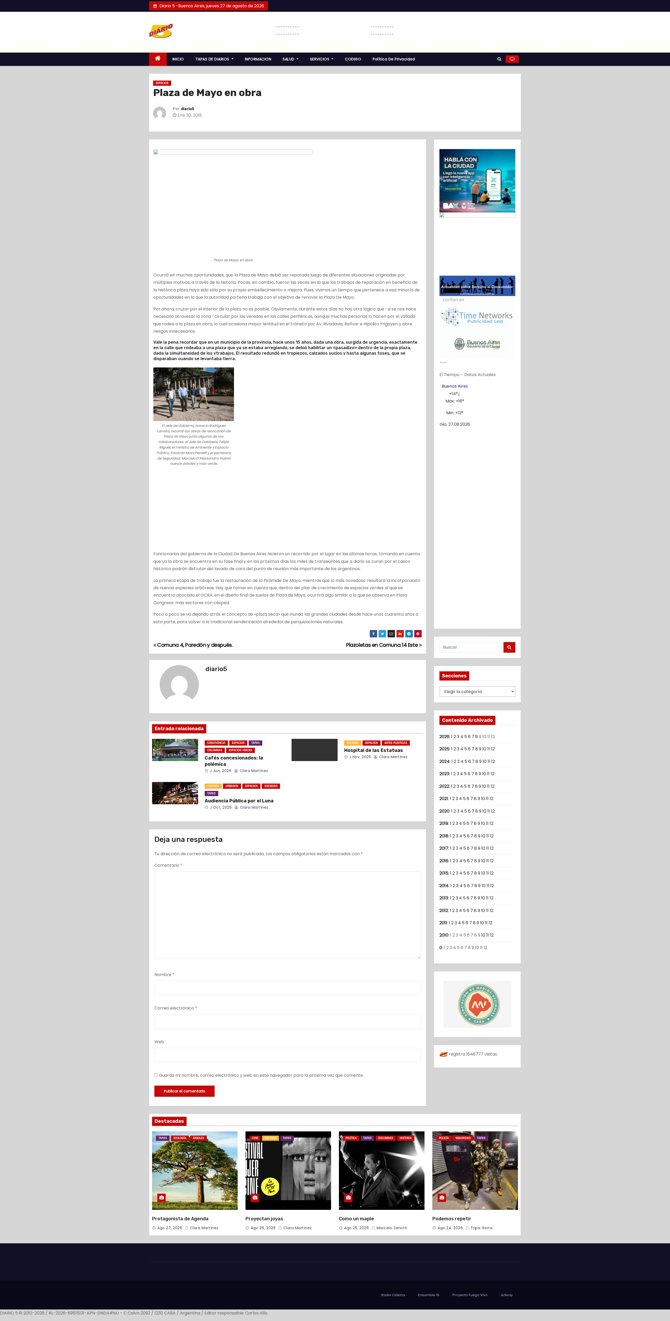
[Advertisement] (287, 511)
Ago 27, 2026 (169, 1228)
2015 (443, 873)
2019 (443, 823)
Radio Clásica (393, 1294)
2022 (444, 786)
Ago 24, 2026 (450, 1228)
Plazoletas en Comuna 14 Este (382, 645)
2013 (443, 898)
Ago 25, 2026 (356, 1228)
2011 (443, 923)
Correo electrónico (175, 1008)
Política (351, 1138)
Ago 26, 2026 (263, 1228)
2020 (444, 811)
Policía (444, 1138)
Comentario (168, 865)
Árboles (198, 1138)
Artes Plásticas (395, 743)
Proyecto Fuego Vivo (470, 1294)
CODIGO (353, 59)
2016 (443, 861)
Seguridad (463, 1138)
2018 (443, 836)
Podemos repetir (451, 1219)
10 (484, 749)
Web (159, 1042)
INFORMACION (258, 59)
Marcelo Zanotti (391, 1228)
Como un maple (356, 1219)
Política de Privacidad (394, 59)
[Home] (158, 59)
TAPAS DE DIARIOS (213, 59)
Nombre (164, 975)
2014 (444, 886)
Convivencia (216, 743)
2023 (444, 774)
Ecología (180, 1138)
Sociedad (270, 786)
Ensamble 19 (428, 1294)
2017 (443, 848)
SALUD (289, 59)
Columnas (214, 750)
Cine (255, 1138)
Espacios (162, 83)
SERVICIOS (320, 59)
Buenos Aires (455, 386)
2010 (443, 935)
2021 (443, 799)
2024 (444, 761)
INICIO (178, 59)
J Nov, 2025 (359, 756)
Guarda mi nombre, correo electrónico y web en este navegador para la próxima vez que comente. (261, 1075)
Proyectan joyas (264, 1219)
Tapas (255, 743)
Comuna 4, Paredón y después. (194, 645)
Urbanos (232, 786)
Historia (406, 1138)
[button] (499, 59)
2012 (443, 911)
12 (493, 749)
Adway (507, 1294)
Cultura (353, 743)
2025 (444, 749)
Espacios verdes (240, 750)
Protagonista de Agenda (180, 1219)
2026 (444, 737)
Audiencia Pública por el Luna (239, 801)
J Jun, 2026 (220, 770)
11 (488, 749)
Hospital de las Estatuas (373, 750)
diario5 (187, 109)
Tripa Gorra (480, 1228)
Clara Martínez (253, 770)
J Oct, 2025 (220, 807)
